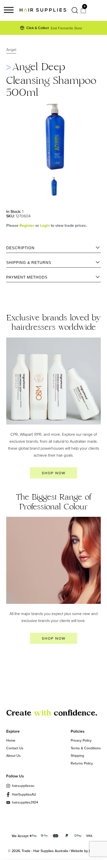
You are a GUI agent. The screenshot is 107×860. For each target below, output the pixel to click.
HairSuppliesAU (24, 794)
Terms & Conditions (86, 748)
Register (26, 225)
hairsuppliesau (23, 785)
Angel (11, 49)
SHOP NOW (53, 473)
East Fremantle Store (54, 27)
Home (10, 740)
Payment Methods (27, 277)
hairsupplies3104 (25, 802)
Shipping (77, 755)
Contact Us (14, 748)
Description (20, 248)
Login (45, 225)
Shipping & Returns (28, 262)
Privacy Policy (81, 740)
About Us (13, 755)
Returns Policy (82, 763)
